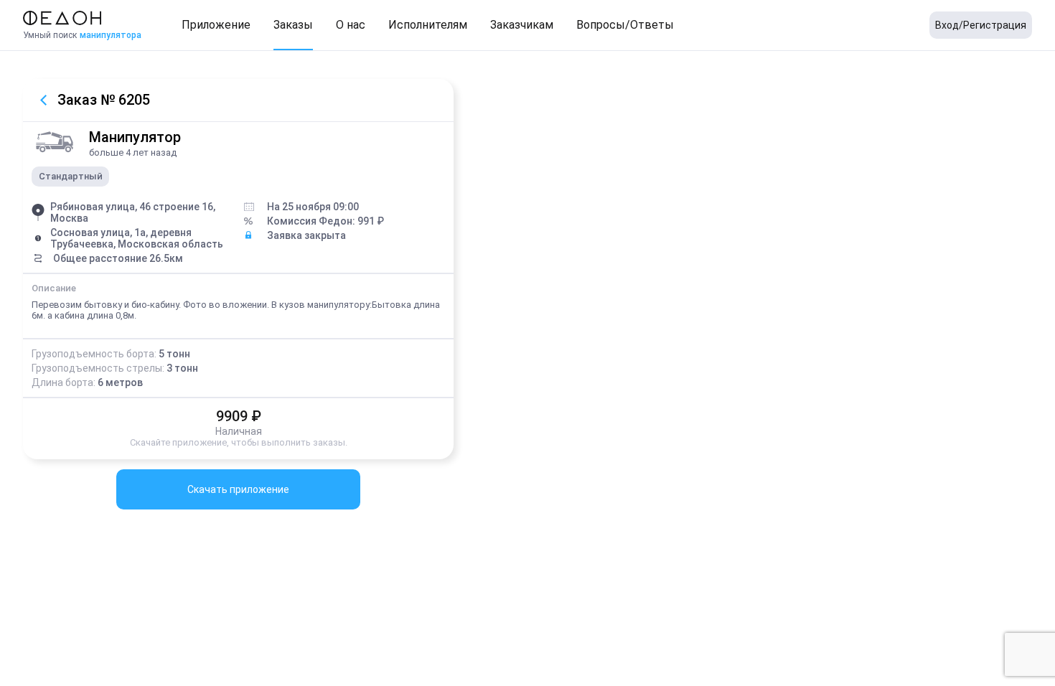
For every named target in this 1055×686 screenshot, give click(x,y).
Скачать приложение (238, 489)
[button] (216, 25)
